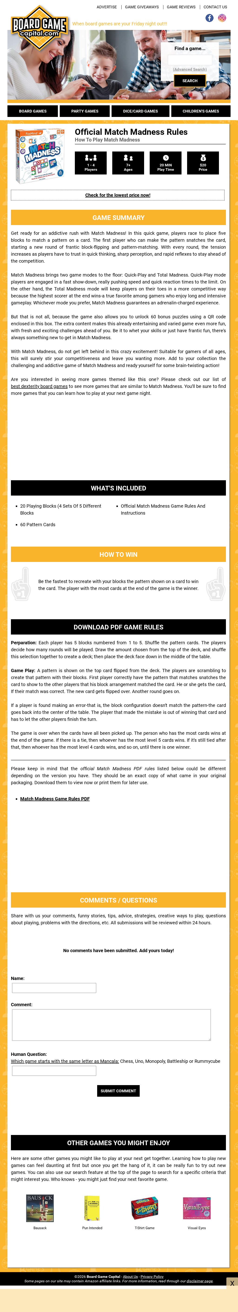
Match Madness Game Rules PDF (55, 799)
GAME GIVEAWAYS (142, 7)
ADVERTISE (107, 7)
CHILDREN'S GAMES (201, 111)
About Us (130, 1276)
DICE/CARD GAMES (140, 111)
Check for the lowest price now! (117, 195)
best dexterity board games (39, 386)
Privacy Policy (152, 1276)
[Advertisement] (118, 442)
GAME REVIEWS (181, 7)
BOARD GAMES (32, 111)
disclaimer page (200, 1281)
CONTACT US (215, 7)
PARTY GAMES (84, 111)
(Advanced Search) (190, 69)
